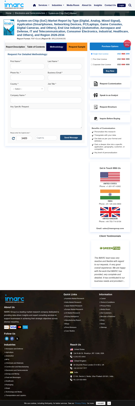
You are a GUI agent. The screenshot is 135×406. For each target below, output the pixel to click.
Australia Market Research (74, 298)
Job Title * (52, 84)
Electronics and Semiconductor (17, 370)
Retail (8, 388)
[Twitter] (17, 339)
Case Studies (70, 331)
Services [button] (43, 5)
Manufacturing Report (73, 320)
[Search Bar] (130, 5)
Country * (14, 84)
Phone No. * (15, 72)
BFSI (7, 359)
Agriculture (9, 352)
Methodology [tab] (56, 47)
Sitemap (104, 327)
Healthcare (10, 381)
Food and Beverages (13, 377)
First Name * (15, 61)
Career (103, 298)
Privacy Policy (80, 403)
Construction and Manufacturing (17, 367)
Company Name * (18, 95)
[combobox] (27, 89)
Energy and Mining (12, 374)
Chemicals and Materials (14, 363)
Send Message (71, 137)
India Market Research (73, 302)
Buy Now (110, 71)
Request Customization (110, 83)
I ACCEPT (100, 403)
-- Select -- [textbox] (17, 89)
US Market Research (72, 313)
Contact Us (110, 5)
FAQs (103, 320)
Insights (98, 5)
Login (121, 5)
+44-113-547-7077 (80, 368)
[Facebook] (12, 339)
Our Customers (106, 313)
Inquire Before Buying (110, 118)
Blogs (67, 324)
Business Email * (55, 72)
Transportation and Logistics (16, 395)
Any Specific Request (19, 106)
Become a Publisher (108, 316)
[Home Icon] (34, 5)
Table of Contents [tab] (36, 47)
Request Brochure (108, 107)
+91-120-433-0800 (79, 380)
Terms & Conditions (108, 302)
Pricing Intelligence (72, 316)
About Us (86, 5)
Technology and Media (14, 392)
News (103, 324)
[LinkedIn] (7, 339)
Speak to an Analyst (109, 95)
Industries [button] (57, 5)
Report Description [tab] (15, 47)
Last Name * (53, 61)
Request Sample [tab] (77, 47)
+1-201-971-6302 (79, 357)
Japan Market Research (73, 306)
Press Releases (70, 327)
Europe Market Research (74, 309)
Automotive (10, 356)
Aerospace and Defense (14, 349)
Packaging (9, 385)
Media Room (73, 5)
